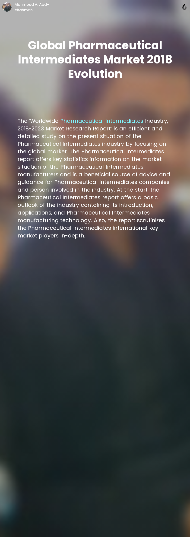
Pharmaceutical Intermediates (102, 121)
